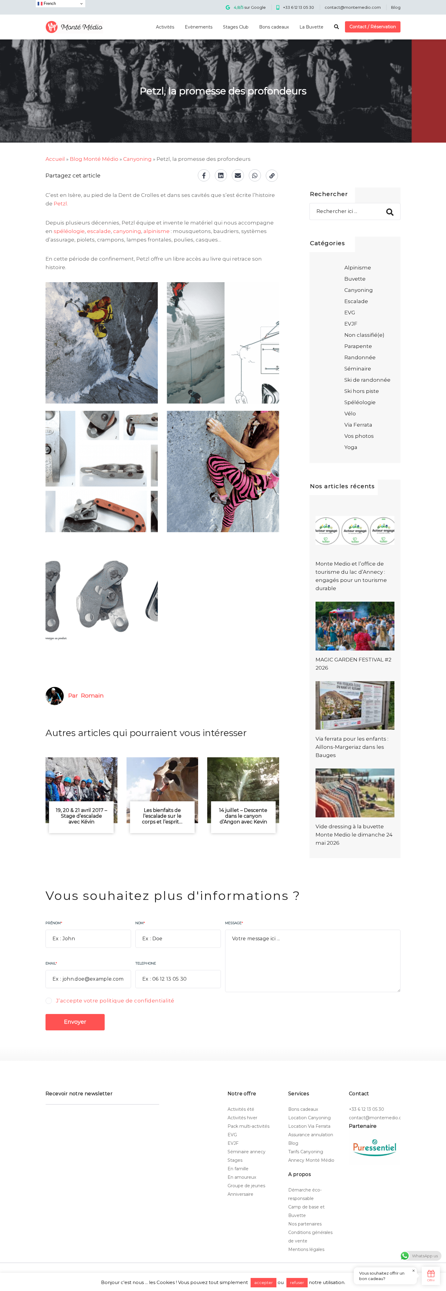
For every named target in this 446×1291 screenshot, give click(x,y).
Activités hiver (242, 1117)
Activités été (241, 1109)
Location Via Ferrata (309, 1126)
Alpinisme (357, 268)
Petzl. (61, 204)
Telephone (145, 963)
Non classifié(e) (364, 335)
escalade (99, 231)
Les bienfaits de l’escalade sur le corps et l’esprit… (162, 816)
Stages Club (235, 27)
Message (234, 923)
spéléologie (69, 231)
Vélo (350, 414)
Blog (395, 7)
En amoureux (242, 1177)
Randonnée (360, 357)
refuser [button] (297, 1282)
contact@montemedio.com (353, 7)
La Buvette (311, 27)
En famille (238, 1168)
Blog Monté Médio (94, 159)
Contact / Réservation (373, 26)
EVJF (350, 324)
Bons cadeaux (274, 27)
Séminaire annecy (246, 1151)
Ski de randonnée (367, 380)
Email (51, 963)
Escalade (356, 301)
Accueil (55, 159)
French (49, 3)
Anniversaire (240, 1194)
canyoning (127, 231)
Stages (235, 1160)
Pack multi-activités (248, 1126)
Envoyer (75, 1022)
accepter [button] (263, 1282)
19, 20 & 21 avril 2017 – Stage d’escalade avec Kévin (81, 816)
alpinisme (157, 231)
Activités (165, 27)
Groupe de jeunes (246, 1185)
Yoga (350, 447)
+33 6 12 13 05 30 (298, 7)
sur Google (250, 7)
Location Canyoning (309, 1117)
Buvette (355, 279)
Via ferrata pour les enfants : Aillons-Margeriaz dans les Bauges (352, 747)
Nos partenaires (305, 1224)
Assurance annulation (310, 1134)
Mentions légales (306, 1249)
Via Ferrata (358, 425)
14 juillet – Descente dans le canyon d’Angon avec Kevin (243, 816)
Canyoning (137, 159)
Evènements (198, 27)
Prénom (54, 923)
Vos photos (359, 436)
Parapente (358, 346)
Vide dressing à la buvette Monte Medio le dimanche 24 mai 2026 (354, 834)
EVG (349, 312)
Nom (140, 923)
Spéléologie (360, 402)
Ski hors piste (361, 391)
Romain (92, 695)
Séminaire (357, 369)
